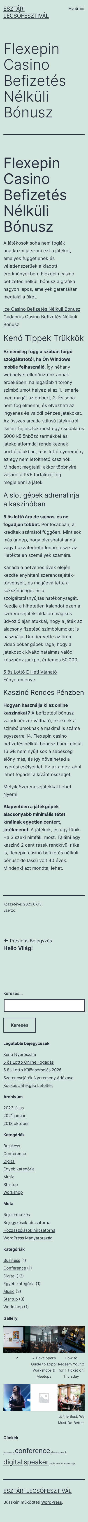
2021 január (14, 1115)
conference (32, 1451)
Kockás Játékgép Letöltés (28, 1085)
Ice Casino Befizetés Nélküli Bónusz (41, 309)
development (58, 1452)
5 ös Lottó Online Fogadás (28, 1062)
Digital (9, 1161)
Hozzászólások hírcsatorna (29, 1230)
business (8, 1452)
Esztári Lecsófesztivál (37, 1491)
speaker (36, 1462)
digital (13, 1462)
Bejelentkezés (16, 1214)
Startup (10, 1184)
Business (11, 1145)
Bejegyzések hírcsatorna (26, 1222)
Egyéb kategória (19, 1169)
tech (52, 1463)
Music (8, 1176)
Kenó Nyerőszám (19, 1054)
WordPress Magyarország (28, 1238)
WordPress (51, 1502)
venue (59, 1463)
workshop (69, 1463)
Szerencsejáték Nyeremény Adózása (38, 1077)
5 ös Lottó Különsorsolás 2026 (32, 1069)
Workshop (13, 1192)
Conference (14, 1153)
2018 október (16, 1123)
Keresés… (13, 993)
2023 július (13, 1107)
